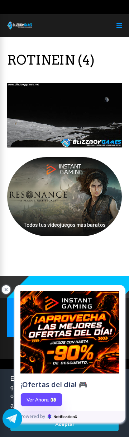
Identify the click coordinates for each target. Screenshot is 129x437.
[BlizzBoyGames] (19, 28)
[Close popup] (6, 289)
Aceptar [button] (64, 424)
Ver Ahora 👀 (41, 400)
